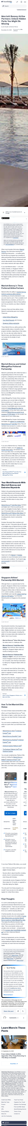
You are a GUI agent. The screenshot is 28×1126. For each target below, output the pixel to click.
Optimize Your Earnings (20, 1104)
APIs (2, 1109)
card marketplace (10, 244)
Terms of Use (17, 1111)
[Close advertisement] (26, 218)
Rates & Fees (15, 955)
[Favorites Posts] (21, 2)
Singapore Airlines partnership (11, 323)
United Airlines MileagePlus (10, 317)
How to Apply (11, 813)
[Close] (25, 213)
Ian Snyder (6, 26)
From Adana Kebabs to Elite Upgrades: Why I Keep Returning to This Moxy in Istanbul (13, 1055)
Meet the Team (5, 1102)
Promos (3, 1104)
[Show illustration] (8, 995)
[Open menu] (25, 1)
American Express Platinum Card (12, 746)
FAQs (2, 1106)
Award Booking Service (20, 1109)
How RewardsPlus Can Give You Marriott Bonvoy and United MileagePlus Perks (12, 473)
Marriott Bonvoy (6, 513)
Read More (13, 1063)
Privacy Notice (5, 1111)
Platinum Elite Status (17, 513)
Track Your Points (18, 1099)
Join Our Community (6, 1116)
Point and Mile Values (19, 1106)
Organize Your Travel (19, 1102)
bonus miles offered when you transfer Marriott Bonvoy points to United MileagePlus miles (13, 918)
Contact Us (17, 1113)
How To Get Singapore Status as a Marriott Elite (12, 696)
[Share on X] (23, 1011)
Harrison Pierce (14, 26)
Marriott (13, 555)
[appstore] (14, 1122)
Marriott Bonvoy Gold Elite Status (11, 505)
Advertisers (15, 237)
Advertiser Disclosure (21, 9)
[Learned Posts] (17, 2)
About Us (3, 1113)
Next (26, 1042)
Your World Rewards (8, 320)
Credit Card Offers (6, 1099)
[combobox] (14, 6)
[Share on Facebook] (18, 1011)
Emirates (19, 555)
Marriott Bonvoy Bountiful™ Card (12, 736)
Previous (1, 1042)
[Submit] (3, 6)
